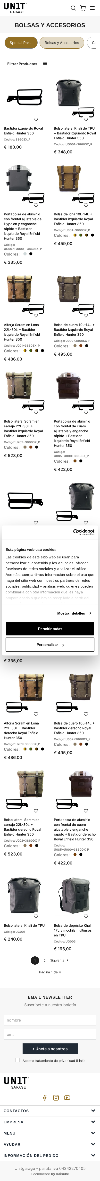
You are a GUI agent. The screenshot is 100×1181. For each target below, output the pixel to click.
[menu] (92, 8)
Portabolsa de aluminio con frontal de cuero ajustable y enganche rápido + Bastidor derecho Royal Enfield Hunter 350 (75, 829)
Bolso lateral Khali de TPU (24, 925)
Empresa (14, 1122)
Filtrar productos (22, 64)
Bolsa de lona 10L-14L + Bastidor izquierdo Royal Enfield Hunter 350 (73, 219)
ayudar (12, 1144)
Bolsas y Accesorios (62, 42)
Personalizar (47, 645)
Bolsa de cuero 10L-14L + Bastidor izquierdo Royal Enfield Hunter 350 (74, 329)
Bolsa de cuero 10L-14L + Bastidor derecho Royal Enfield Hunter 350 (74, 728)
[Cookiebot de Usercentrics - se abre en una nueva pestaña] (73, 532)
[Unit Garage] (16, 8)
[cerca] (73, 8)
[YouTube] (66, 1099)
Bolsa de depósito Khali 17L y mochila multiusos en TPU (73, 930)
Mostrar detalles (71, 613)
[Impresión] (36, 119)
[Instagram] (55, 1099)
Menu (10, 1133)
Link (80, 1061)
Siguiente (58, 960)
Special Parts (21, 42)
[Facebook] (44, 1099)
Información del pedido (31, 1156)
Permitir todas (50, 628)
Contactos (16, 1111)
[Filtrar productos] (45, 63)
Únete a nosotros (51, 1048)
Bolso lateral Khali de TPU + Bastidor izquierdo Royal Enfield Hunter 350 (75, 133)
